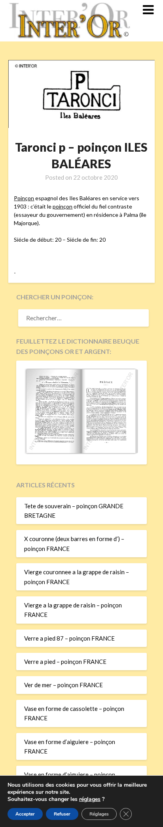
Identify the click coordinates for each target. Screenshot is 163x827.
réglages (89, 799)
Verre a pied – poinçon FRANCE (65, 661)
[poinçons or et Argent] (81, 451)
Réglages (99, 814)
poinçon (62, 206)
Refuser (62, 814)
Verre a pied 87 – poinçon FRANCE (69, 638)
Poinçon (24, 198)
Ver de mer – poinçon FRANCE (63, 684)
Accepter (25, 814)
